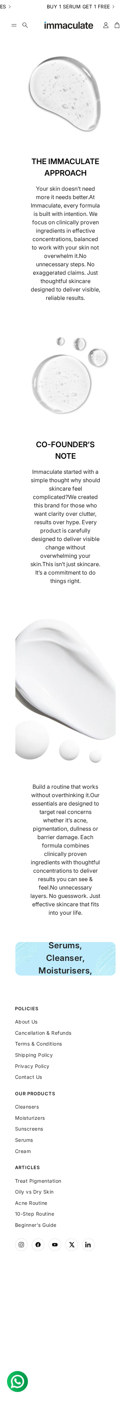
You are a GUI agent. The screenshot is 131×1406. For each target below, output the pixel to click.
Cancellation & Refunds (43, 1033)
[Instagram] (21, 1244)
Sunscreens (29, 1129)
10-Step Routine (34, 1214)
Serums (24, 1140)
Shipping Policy (34, 1055)
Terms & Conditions (38, 1044)
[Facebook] (38, 1244)
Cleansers (27, 1107)
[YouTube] (55, 1244)
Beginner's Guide (36, 1225)
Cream (23, 1151)
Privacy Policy (32, 1066)
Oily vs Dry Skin (34, 1192)
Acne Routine (31, 1203)
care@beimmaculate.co (64, 1338)
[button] (13, 25)
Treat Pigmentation (38, 1181)
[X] (71, 1244)
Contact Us (28, 1077)
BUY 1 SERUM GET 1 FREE (65, 6)
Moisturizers (30, 1118)
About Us (26, 1022)
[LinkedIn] (88, 1244)
